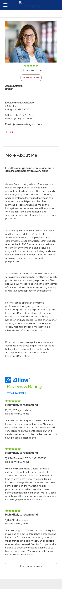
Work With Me (31, 77)
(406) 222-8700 (23, 114)
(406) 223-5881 (23, 118)
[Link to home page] (31, 5)
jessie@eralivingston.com (27, 124)
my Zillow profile (16, 393)
